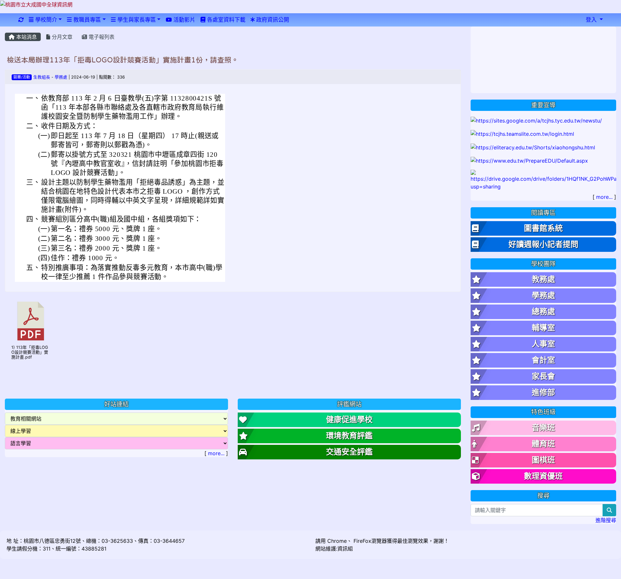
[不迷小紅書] (533, 147)
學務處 (61, 77)
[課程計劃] (543, 180)
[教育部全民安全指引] (529, 160)
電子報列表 (100, 37)
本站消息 (26, 37)
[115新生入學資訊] (536, 120)
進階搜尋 (605, 520)
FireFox (361, 541)
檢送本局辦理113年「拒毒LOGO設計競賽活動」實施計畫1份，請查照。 (122, 59)
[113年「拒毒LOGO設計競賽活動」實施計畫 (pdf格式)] (30, 321)
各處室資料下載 (225, 19)
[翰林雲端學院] (522, 133)
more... (216, 453)
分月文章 (61, 37)
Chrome (337, 541)
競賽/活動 (21, 77)
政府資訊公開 (272, 19)
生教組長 (41, 77)
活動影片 (183, 19)
